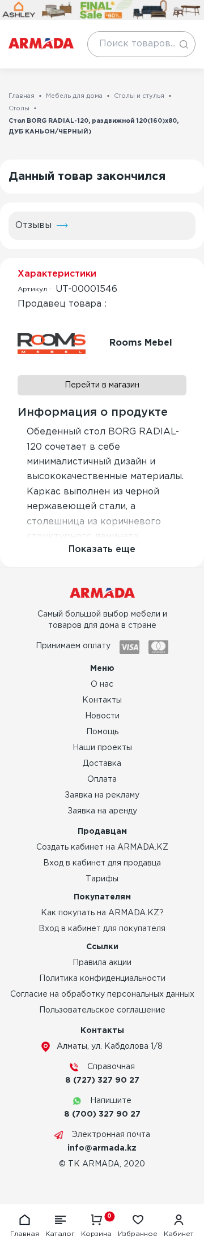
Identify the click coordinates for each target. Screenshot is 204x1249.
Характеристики (57, 274)
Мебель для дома (74, 96)
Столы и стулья (139, 96)
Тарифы (102, 879)
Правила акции (102, 962)
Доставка (102, 763)
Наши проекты (102, 747)
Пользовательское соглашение (102, 1010)
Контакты (102, 700)
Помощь (102, 732)
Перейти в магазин (102, 385)
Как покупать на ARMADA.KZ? (102, 913)
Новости (102, 716)
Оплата (102, 779)
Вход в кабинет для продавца (102, 863)
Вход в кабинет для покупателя (102, 928)
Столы (18, 108)
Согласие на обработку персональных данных (102, 994)
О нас (102, 684)
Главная (21, 96)
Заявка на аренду (102, 811)
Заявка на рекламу (102, 795)
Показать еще (102, 549)
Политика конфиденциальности (102, 978)
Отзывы (33, 225)
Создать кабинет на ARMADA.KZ (102, 847)
